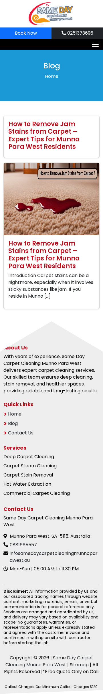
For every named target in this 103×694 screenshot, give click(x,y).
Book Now (26, 33)
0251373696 (79, 33)
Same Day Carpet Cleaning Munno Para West (49, 661)
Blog (13, 423)
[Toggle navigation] (94, 44)
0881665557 (23, 544)
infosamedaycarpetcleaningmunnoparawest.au (54, 556)
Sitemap (79, 664)
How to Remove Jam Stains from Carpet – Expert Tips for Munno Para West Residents (43, 135)
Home (51, 76)
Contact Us (20, 433)
